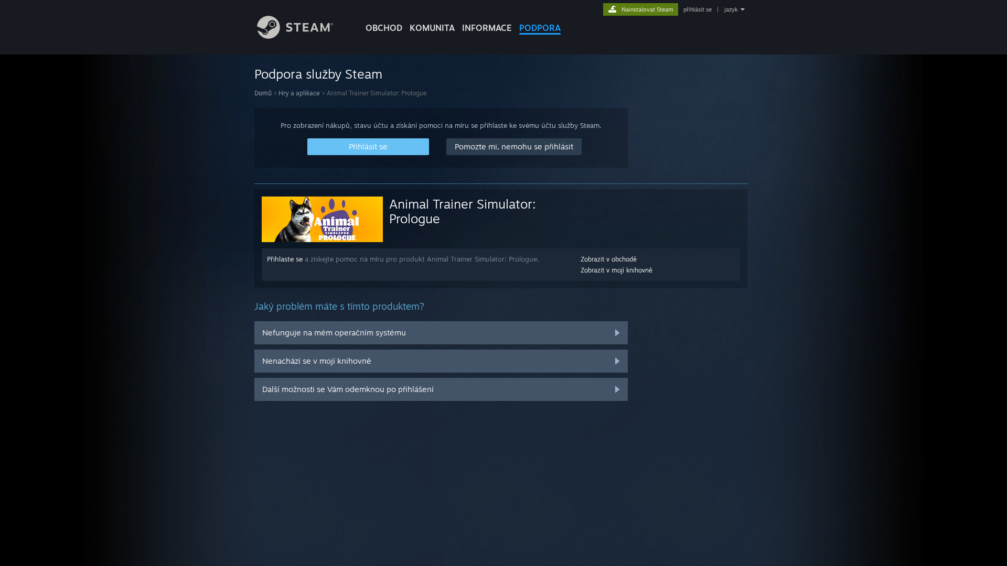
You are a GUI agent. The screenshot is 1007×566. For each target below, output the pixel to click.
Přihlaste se (285, 259)
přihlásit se (697, 9)
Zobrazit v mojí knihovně (616, 270)
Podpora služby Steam (318, 74)
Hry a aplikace (299, 93)
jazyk (731, 9)
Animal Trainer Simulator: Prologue (462, 211)
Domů (263, 93)
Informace (487, 28)
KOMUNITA (432, 28)
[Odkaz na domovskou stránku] (295, 35)
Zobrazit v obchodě (609, 259)
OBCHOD (384, 28)
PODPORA (540, 28)
